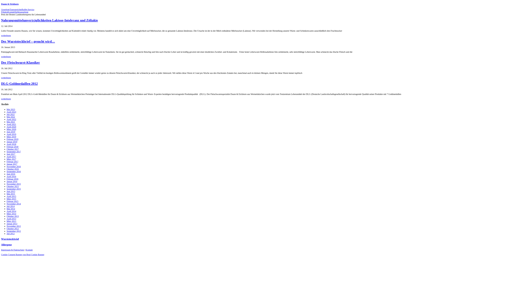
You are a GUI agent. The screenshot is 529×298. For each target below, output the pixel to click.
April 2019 (11, 134)
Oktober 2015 (13, 186)
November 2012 (14, 226)
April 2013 (11, 219)
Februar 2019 (12, 139)
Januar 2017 (12, 164)
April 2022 (11, 119)
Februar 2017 (12, 161)
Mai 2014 (11, 209)
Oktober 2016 (13, 169)
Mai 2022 (11, 117)
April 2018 (11, 144)
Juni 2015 (11, 191)
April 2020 (11, 127)
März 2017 (11, 159)
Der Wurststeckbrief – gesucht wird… (28, 41)
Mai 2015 (11, 194)
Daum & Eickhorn (10, 4)
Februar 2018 (12, 147)
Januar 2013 (12, 224)
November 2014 (14, 204)
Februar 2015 (12, 201)
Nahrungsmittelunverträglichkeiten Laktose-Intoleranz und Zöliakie (49, 20)
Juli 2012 (11, 233)
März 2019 (11, 137)
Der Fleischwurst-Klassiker (20, 62)
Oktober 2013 (13, 216)
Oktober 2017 (13, 149)
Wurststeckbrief (10, 239)
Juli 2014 (11, 206)
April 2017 (11, 156)
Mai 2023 (11, 109)
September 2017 (14, 152)
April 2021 (11, 124)
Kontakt (29, 250)
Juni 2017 (11, 154)
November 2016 (14, 166)
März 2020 (11, 129)
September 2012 (14, 231)
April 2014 (11, 211)
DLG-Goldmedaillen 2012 (19, 83)
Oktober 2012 (13, 229)
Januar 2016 (12, 181)
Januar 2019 (12, 142)
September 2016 (14, 171)
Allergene (6, 244)
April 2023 (11, 112)
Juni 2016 (11, 174)
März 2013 (11, 221)
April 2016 (11, 176)
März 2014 (11, 214)
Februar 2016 (12, 179)
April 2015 (11, 196)
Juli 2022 (11, 114)
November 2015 (14, 184)
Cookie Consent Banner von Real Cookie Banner (22, 254)
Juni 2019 (11, 132)
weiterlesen (6, 35)
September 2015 (14, 189)
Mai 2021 (11, 122)
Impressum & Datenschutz (12, 250)
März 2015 (11, 199)
